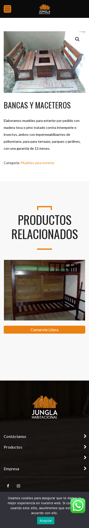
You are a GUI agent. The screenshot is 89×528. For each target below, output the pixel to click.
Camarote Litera (44, 329)
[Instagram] (18, 486)
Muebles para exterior (38, 163)
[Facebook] (8, 486)
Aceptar (46, 521)
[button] (77, 39)
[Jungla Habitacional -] (44, 9)
